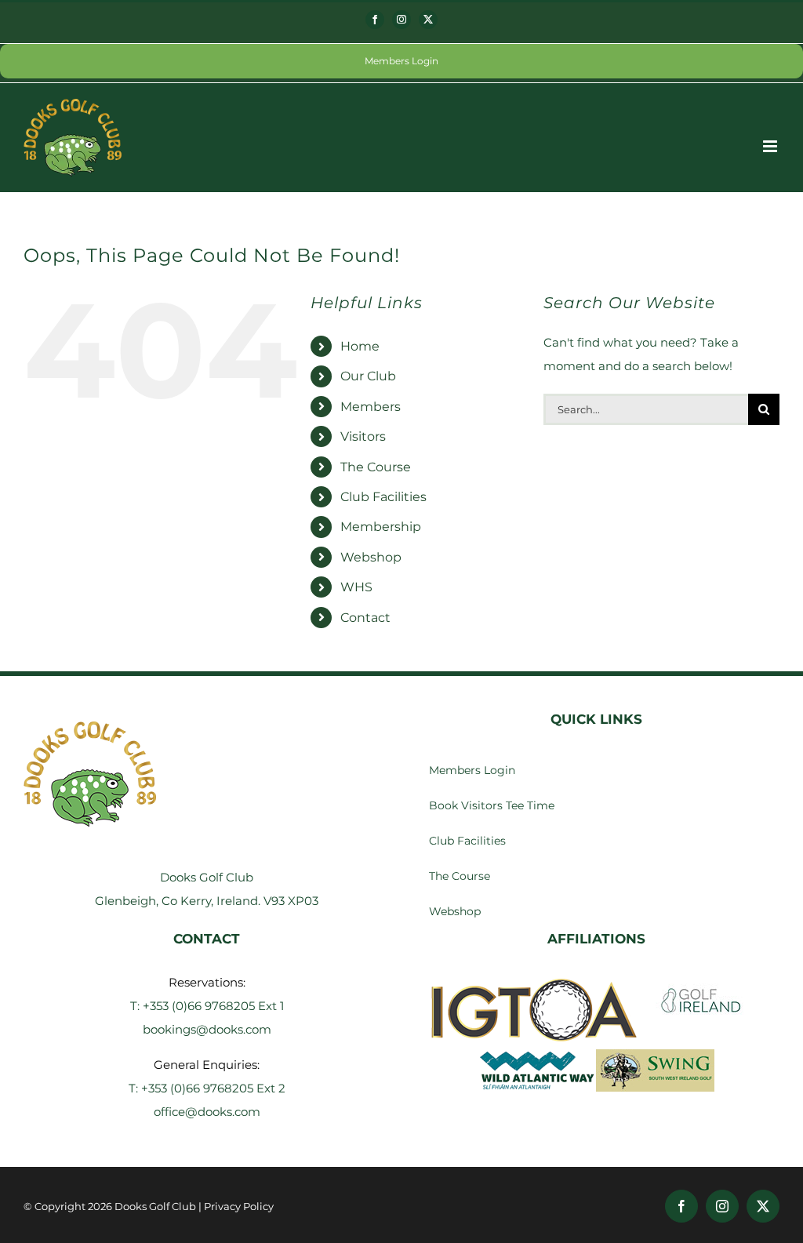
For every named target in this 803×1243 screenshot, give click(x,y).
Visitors (363, 436)
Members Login (401, 61)
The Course (375, 467)
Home (360, 346)
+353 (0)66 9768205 (200, 1005)
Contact (365, 617)
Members (370, 406)
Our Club (368, 376)
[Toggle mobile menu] (771, 146)
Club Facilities (383, 496)
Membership (380, 526)
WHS (356, 587)
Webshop (371, 557)
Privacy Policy (239, 1206)
